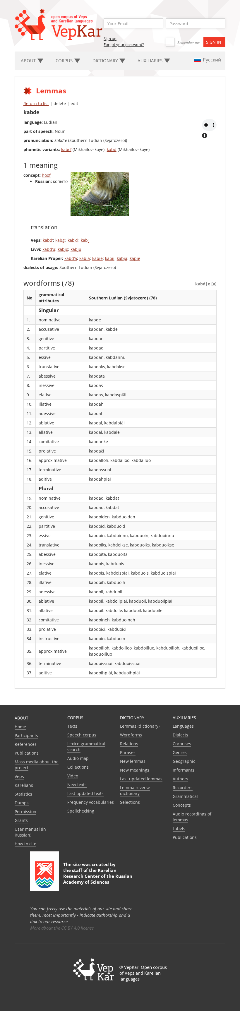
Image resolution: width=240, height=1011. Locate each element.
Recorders (183, 787)
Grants (21, 820)
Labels (179, 828)
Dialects (180, 735)
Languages (183, 726)
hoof (46, 175)
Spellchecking (80, 811)
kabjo (63, 249)
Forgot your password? (124, 44)
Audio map (78, 758)
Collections (78, 767)
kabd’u (48, 249)
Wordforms (131, 735)
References (26, 744)
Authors (180, 779)
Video (72, 776)
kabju (76, 249)
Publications (27, 753)
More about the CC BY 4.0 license (62, 928)
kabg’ (60, 240)
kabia (84, 258)
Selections (130, 802)
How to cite (25, 844)
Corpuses (182, 743)
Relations (129, 743)
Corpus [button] (65, 61)
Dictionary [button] (105, 61)
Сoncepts (182, 805)
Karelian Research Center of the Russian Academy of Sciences (97, 876)
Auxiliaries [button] (151, 61)
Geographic (184, 761)
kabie (97, 258)
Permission (25, 811)
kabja (122, 258)
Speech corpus (81, 735)
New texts (77, 784)
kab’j (85, 240)
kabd (111, 149)
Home (20, 726)
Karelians (24, 785)
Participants (26, 735)
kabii (109, 258)
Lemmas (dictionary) (140, 726)
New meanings (134, 770)
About (21, 718)
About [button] (29, 61)
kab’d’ (73, 240)
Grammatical (185, 796)
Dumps (22, 803)
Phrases (128, 752)
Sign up (110, 38)
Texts (72, 726)
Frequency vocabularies (90, 802)
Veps (19, 776)
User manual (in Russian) (30, 832)
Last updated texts (85, 793)
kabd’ (66, 149)
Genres (180, 752)
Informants (183, 770)
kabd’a (70, 258)
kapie (135, 258)
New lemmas (132, 761)
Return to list (36, 103)
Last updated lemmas (141, 779)
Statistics (23, 794)
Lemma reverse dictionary (135, 790)
